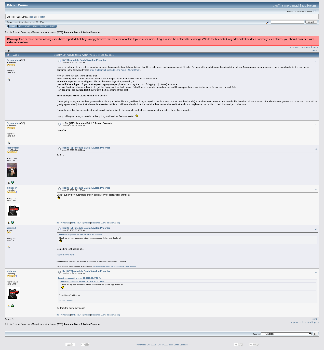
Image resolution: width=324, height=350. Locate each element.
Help (21, 26)
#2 (316, 124)
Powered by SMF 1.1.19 (146, 345)
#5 (316, 229)
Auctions (50, 32)
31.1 (38, 22)
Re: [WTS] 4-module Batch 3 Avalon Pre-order (89, 123)
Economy (25, 32)
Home (12, 26)
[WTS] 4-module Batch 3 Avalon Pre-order (78, 32)
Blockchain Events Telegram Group (106, 223)
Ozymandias (13, 60)
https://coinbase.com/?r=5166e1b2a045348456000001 (115, 266)
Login (35, 26)
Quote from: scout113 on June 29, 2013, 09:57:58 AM (79, 278)
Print (315, 50)
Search (28, 26)
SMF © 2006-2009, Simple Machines (173, 345)
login (32, 17)
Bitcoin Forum (12, 32)
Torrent (44, 22)
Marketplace (38, 32)
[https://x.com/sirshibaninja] (12, 222)
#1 (316, 61)
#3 (316, 149)
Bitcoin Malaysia (63, 223)
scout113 (11, 228)
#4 (316, 189)
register (41, 17)
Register (44, 26)
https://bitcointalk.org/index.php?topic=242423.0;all (114, 70)
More (52, 26)
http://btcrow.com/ (65, 254)
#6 (316, 273)
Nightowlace (13, 147)
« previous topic (298, 47)
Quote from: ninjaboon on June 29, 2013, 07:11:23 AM (80, 234)
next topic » (312, 47)
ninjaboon (12, 188)
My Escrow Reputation (80, 223)
